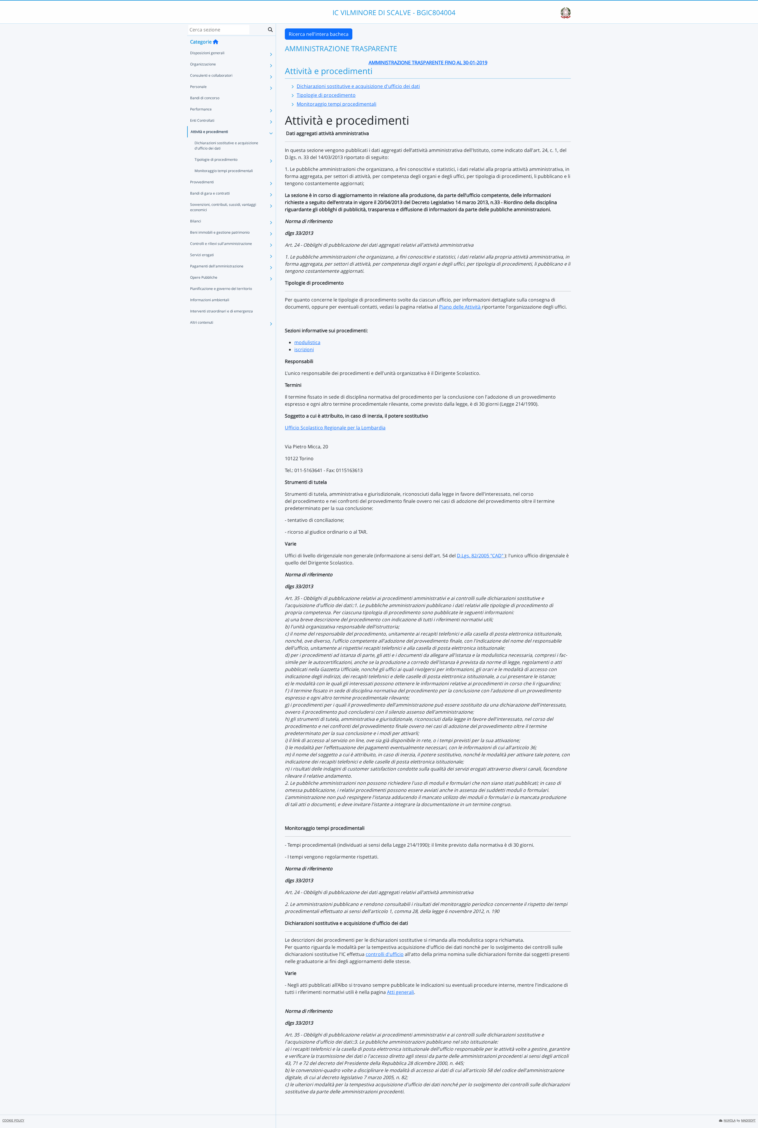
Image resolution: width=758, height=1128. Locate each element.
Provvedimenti (202, 181)
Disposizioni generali (207, 52)
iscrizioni (304, 349)
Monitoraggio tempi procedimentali (224, 170)
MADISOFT (748, 1120)
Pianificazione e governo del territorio (221, 288)
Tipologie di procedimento (216, 159)
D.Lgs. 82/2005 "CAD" (481, 555)
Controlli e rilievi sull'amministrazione (221, 243)
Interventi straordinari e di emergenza (221, 311)
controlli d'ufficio (385, 954)
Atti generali (400, 992)
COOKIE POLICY (13, 1120)
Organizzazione (203, 64)
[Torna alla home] (215, 41)
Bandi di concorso (204, 97)
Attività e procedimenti (209, 131)
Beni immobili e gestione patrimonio (220, 232)
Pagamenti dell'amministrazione (216, 266)
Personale (198, 86)
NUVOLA (729, 1120)
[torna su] (746, 1110)
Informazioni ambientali (209, 299)
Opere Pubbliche (203, 277)
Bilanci (195, 221)
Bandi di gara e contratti (210, 193)
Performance (201, 109)
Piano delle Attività (460, 307)
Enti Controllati (202, 120)
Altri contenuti (201, 322)
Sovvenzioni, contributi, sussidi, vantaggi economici (223, 207)
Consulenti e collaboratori (211, 75)
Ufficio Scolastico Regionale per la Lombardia (335, 427)
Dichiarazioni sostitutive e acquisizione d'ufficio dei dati (226, 145)
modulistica (307, 342)
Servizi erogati (202, 254)
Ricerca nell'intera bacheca (319, 34)
